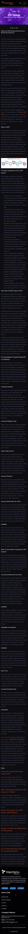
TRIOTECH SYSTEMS (16, 739)
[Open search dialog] (20, 3)
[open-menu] (25, 3)
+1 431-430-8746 (7, 919)
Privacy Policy (14, 931)
